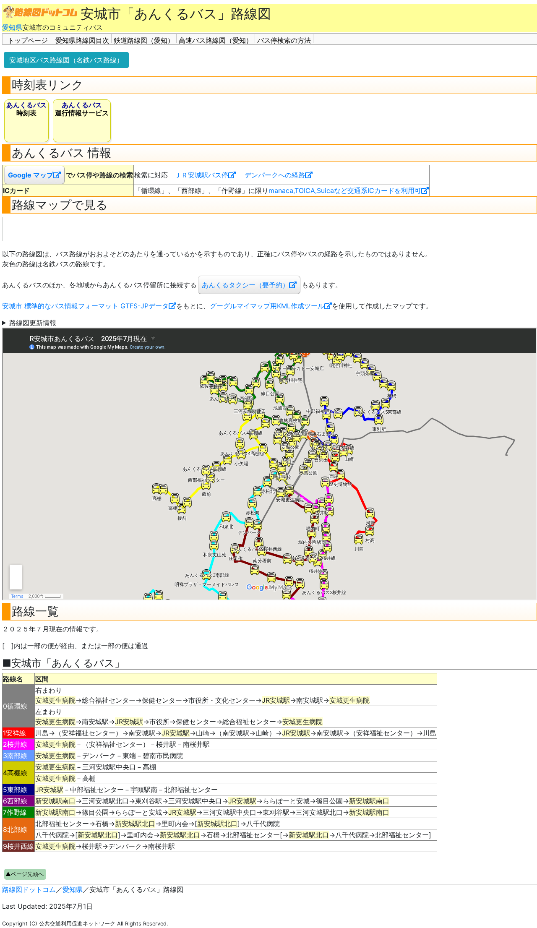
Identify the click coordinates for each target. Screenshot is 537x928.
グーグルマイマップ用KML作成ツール (267, 306)
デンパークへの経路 (275, 175)
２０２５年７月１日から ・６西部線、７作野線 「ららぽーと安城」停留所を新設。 (92, 323)
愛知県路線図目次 (82, 39)
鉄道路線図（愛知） (144, 39)
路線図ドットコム (29, 889)
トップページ (28, 39)
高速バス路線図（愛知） (216, 39)
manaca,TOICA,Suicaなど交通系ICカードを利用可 (344, 190)
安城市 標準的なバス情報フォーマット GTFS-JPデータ (85, 306)
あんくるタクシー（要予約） (245, 285)
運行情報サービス (82, 109)
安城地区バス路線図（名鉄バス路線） (66, 60)
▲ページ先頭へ (24, 874)
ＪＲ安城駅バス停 (201, 175)
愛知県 (12, 27)
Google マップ (30, 175)
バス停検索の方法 (284, 39)
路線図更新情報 (32, 322)
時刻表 (26, 109)
